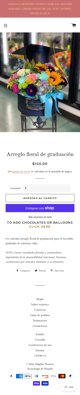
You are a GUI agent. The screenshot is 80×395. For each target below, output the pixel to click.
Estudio (40, 334)
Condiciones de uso (40, 345)
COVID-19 (40, 355)
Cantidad (15, 188)
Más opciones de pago (40, 216)
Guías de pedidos (40, 315)
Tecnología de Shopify (40, 368)
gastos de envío (21, 171)
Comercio (40, 309)
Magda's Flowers (44, 364)
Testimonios (40, 320)
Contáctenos (40, 326)
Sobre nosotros (40, 304)
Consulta (40, 339)
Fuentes (40, 350)
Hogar (40, 299)
